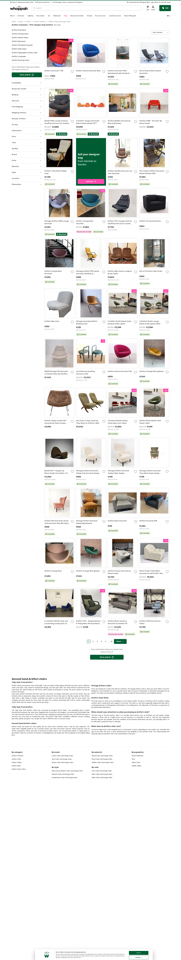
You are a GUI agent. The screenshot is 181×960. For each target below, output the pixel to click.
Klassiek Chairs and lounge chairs (63, 774)
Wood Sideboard (137, 756)
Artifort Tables (17, 762)
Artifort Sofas (16, 759)
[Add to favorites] (72, 71)
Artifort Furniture (39, 22)
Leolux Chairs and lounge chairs (62, 756)
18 (111, 641)
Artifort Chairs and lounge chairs (59, 22)
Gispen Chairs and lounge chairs (62, 762)
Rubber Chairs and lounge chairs (103, 762)
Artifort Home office (19, 769)
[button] (127, 2)
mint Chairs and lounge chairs (102, 771)
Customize (137, 957)
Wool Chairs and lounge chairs (102, 759)
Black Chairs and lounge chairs (102, 777)
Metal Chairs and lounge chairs (102, 756)
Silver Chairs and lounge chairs (102, 774)
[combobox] (88, 8)
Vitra (133, 759)
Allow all (139, 952)
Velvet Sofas (136, 762)
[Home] (19, 8)
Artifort (28, 22)
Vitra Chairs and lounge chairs (62, 759)
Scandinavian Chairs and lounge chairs (65, 777)
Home (14, 22)
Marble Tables (136, 766)
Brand (21, 22)
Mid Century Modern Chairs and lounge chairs (67, 771)
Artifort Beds (16, 766)
